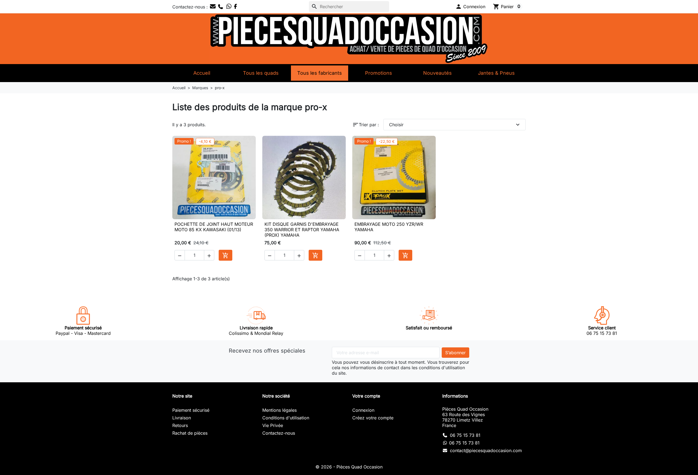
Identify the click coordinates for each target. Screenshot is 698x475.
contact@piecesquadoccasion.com (486, 450)
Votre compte (366, 396)
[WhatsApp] (229, 7)
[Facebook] (236, 6)
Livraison (181, 417)
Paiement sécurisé (190, 410)
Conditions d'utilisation (285, 417)
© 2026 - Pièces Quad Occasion (349, 467)
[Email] (212, 7)
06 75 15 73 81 (465, 435)
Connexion (363, 410)
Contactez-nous (278, 433)
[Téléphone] (221, 7)
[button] (470, 6)
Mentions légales (279, 410)
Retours (180, 425)
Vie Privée (272, 425)
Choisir (455, 124)
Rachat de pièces (189, 433)
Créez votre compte (372, 417)
